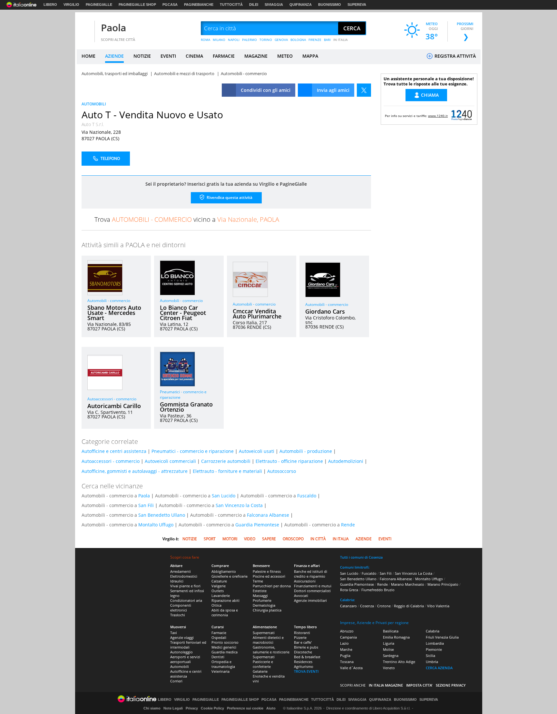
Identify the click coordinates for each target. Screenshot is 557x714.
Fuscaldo (306, 496)
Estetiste (260, 590)
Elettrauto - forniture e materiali (227, 471)
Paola (113, 27)
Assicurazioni (305, 581)
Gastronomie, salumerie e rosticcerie (271, 649)
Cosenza (367, 605)
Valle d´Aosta (351, 667)
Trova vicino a (186, 219)
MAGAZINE (256, 56)
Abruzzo (347, 631)
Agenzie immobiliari (310, 600)
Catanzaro (348, 605)
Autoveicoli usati (256, 451)
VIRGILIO (71, 4)
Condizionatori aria (186, 600)
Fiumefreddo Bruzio (378, 589)
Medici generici (223, 647)
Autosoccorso (281, 471)
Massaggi (260, 595)
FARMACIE (224, 56)
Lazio (344, 643)
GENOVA (281, 39)
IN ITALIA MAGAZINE (386, 685)
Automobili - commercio (108, 300)
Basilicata (390, 631)
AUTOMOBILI (94, 104)
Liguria (388, 643)
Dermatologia (264, 605)
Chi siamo (152, 708)
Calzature (219, 581)
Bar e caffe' (303, 642)
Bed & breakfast (307, 656)
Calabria (432, 631)
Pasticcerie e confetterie (263, 664)
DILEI (253, 4)
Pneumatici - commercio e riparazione (192, 451)
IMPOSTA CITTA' (419, 685)
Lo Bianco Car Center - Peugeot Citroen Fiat (183, 313)
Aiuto (271, 708)
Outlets (217, 590)
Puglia (345, 655)
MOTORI (229, 539)
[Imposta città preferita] (84, 29)
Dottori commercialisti (312, 590)
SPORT (210, 539)
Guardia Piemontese (257, 525)
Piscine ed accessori (269, 576)
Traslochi (177, 614)
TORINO (265, 39)
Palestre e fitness (267, 571)
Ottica (216, 605)
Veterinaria (220, 671)
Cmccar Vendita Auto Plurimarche (257, 313)
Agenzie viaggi (182, 637)
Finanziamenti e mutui (312, 585)
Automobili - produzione (305, 451)
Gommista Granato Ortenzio (186, 406)
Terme (258, 581)
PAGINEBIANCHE (198, 4)
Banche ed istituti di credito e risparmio (310, 574)
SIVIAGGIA (274, 4)
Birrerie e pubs (306, 647)
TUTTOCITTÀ (231, 4)
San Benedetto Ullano (161, 515)
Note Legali (173, 708)
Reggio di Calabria (409, 605)
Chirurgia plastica (267, 610)
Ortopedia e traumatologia (223, 664)
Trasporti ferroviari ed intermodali (188, 645)
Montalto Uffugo (155, 525)
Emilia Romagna (396, 637)
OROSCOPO (293, 539)
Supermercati (264, 632)
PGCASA (170, 4)
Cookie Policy (212, 708)
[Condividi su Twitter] (364, 90)
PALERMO (249, 39)
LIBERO (50, 4)
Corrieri (176, 681)
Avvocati (301, 595)
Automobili (179, 666)
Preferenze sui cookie (245, 708)
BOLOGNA (298, 39)
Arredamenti (180, 571)
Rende (348, 525)
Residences (303, 661)
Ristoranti (302, 632)
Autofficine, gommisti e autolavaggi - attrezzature (135, 471)
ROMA (205, 39)
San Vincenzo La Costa (413, 573)
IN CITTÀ (318, 539)
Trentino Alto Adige (399, 661)
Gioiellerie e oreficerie (229, 576)
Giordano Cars (325, 311)
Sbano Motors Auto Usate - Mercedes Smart (114, 313)
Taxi (173, 632)
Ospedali (218, 637)
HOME (88, 56)
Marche (346, 649)
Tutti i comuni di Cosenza (361, 557)
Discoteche (303, 652)
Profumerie (262, 600)
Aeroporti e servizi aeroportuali (185, 659)
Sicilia (430, 655)
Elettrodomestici (183, 576)
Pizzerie (300, 637)
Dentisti (217, 656)
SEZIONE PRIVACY (451, 685)
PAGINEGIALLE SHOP (137, 4)
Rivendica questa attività (229, 197)
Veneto (389, 667)
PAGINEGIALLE (99, 4)
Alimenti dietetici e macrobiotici (268, 640)
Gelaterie (260, 671)
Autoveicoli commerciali (170, 461)
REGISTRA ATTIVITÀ (454, 56)
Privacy (192, 708)
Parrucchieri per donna (272, 585)
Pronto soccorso (225, 642)
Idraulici (176, 581)
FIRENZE (314, 39)
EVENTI (168, 56)
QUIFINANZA (300, 4)
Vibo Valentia (438, 605)
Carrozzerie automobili (225, 461)
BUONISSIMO (329, 4)
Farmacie (218, 632)
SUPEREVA (356, 4)
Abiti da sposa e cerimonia (224, 612)
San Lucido (223, 496)
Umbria (432, 661)
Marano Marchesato (407, 584)
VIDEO (249, 539)
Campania (348, 637)
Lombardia (435, 643)
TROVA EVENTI (306, 671)
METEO (285, 56)
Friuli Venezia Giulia (442, 637)
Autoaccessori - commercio (111, 399)
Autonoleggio (181, 652)
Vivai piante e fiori (185, 585)
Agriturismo (303, 666)
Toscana (347, 661)
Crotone (384, 605)
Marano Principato (442, 584)
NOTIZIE (142, 56)
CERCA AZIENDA (439, 667)
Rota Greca (349, 589)
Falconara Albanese (268, 515)
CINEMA (194, 56)
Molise (388, 649)
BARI (327, 39)
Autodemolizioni (345, 461)
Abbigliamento (223, 571)
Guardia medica (224, 652)
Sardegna (390, 655)
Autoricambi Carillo (114, 406)
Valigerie (218, 585)
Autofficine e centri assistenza (114, 451)
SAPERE (269, 539)
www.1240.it (438, 115)
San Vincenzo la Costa (239, 505)
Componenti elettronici (180, 607)
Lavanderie (220, 595)
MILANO (219, 39)
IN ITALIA (340, 39)
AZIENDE (114, 56)
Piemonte (434, 649)
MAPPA (310, 56)
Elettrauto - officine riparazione (289, 461)
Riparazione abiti (225, 600)
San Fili (146, 505)
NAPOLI (233, 39)
